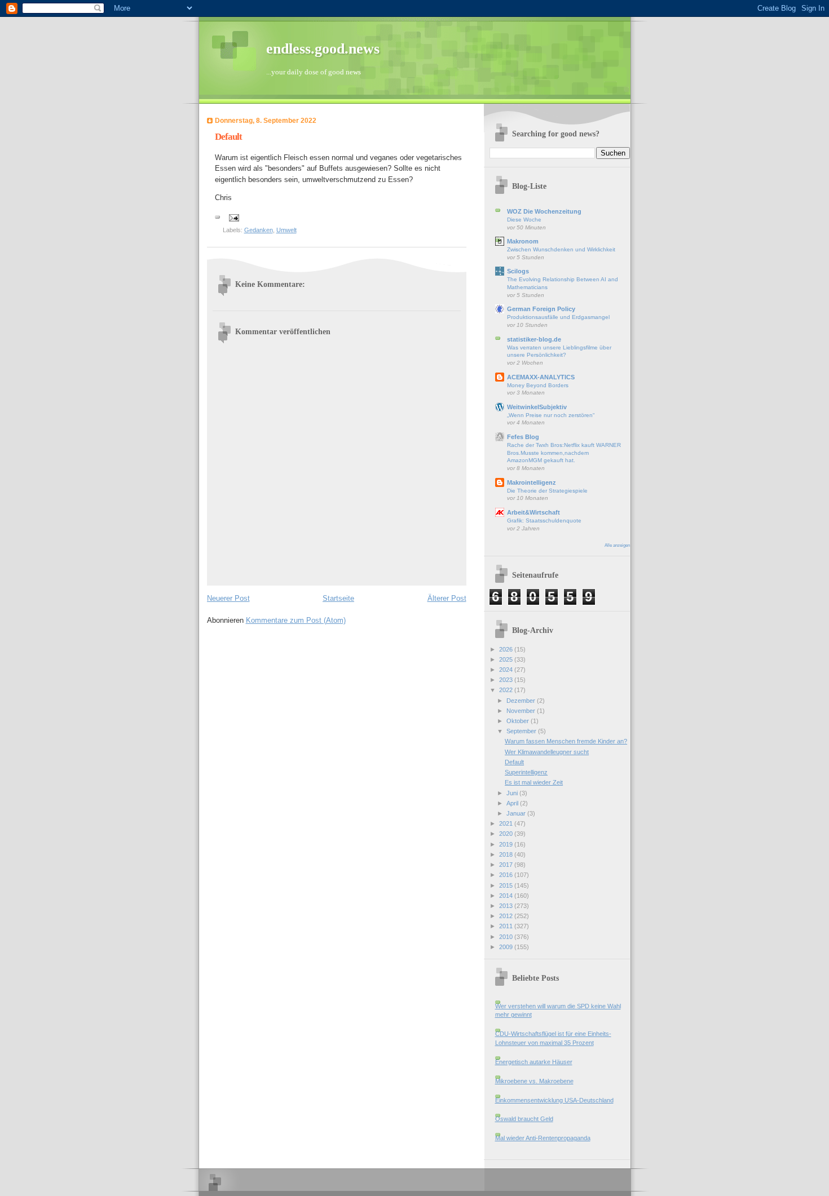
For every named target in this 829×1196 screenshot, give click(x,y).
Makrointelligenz (531, 482)
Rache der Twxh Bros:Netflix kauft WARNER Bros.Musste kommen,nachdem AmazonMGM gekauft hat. (564, 452)
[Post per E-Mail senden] (234, 217)
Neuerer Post (228, 598)
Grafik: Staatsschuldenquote (544, 520)
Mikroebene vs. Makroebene (534, 1081)
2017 (506, 864)
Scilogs (518, 271)
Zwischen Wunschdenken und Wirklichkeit (561, 249)
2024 (506, 669)
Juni (512, 793)
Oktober (518, 720)
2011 (506, 926)
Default (514, 762)
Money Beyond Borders (537, 385)
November (521, 710)
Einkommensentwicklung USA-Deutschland (554, 1100)
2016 (506, 874)
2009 (506, 946)
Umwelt (286, 230)
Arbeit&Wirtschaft (533, 512)
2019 (506, 844)
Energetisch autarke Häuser (533, 1061)
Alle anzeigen (617, 545)
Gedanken (258, 230)
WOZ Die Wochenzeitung (544, 211)
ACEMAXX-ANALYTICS (541, 377)
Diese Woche (524, 219)
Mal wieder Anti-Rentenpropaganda (542, 1138)
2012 (506, 915)
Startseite (338, 598)
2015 (506, 885)
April (513, 803)
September (522, 731)
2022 (506, 689)
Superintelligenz (526, 772)
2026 (506, 649)
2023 (506, 679)
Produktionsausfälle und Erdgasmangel (558, 317)
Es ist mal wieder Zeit (534, 782)
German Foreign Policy (541, 308)
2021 (506, 823)
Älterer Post (446, 598)
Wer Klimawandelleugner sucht (547, 751)
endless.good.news (323, 49)
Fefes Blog (523, 436)
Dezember (521, 700)
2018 (506, 854)
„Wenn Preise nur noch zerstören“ (550, 415)
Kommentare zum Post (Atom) (296, 620)
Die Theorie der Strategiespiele (547, 491)
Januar (516, 813)
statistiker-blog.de (534, 339)
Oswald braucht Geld (524, 1118)
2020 (506, 833)
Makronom (523, 241)
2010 (506, 936)
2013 (506, 905)
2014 (506, 895)
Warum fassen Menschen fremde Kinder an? (566, 741)
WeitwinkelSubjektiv (537, 407)
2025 (506, 659)
